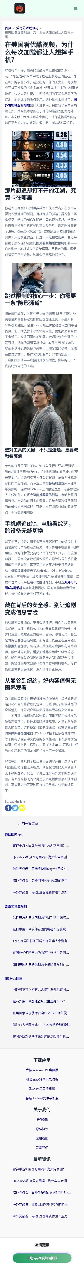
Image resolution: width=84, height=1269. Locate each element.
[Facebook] (8, 808)
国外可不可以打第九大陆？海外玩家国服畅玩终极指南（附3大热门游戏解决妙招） (42, 989)
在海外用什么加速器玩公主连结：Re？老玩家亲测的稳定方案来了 (42, 1001)
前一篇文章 (28, 823)
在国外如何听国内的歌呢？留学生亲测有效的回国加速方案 (42, 952)
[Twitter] (15, 808)
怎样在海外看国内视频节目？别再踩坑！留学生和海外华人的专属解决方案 (42, 917)
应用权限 (42, 1138)
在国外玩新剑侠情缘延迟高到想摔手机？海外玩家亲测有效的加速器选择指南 (42, 1036)
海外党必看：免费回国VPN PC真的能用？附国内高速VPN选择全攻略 (42, 880)
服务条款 (42, 1119)
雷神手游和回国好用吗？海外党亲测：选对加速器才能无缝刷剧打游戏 (42, 845)
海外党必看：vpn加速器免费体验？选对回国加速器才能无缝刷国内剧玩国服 (42, 892)
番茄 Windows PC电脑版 (42, 1070)
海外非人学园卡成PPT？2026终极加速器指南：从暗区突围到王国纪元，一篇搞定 (42, 1024)
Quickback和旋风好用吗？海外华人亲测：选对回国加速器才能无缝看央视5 (42, 857)
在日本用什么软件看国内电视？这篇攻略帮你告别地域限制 (42, 929)
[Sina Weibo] (22, 808)
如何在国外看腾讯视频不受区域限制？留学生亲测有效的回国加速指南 (42, 964)
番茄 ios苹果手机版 (42, 1089)
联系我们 (42, 1148)
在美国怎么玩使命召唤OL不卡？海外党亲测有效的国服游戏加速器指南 (42, 1013)
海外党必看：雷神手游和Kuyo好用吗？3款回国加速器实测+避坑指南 (42, 869)
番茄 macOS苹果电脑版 (42, 1079)
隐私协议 (42, 1129)
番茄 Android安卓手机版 (42, 1098)
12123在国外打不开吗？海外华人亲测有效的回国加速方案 (42, 941)
